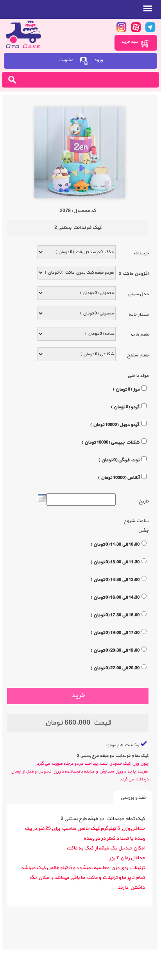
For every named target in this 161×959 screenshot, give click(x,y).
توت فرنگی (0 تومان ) (119, 460)
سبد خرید (130, 41)
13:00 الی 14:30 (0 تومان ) (115, 579)
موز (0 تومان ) (126, 389)
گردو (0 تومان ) (125, 407)
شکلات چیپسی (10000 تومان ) (110, 442)
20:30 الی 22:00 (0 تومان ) (115, 668)
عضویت (65, 60)
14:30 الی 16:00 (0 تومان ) (115, 597)
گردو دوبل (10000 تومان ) (115, 424)
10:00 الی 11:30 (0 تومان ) (115, 544)
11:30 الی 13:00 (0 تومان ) (115, 562)
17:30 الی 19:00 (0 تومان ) (115, 632)
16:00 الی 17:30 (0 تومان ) (115, 615)
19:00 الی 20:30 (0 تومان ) (115, 650)
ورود (98, 60)
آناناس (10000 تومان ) (119, 477)
